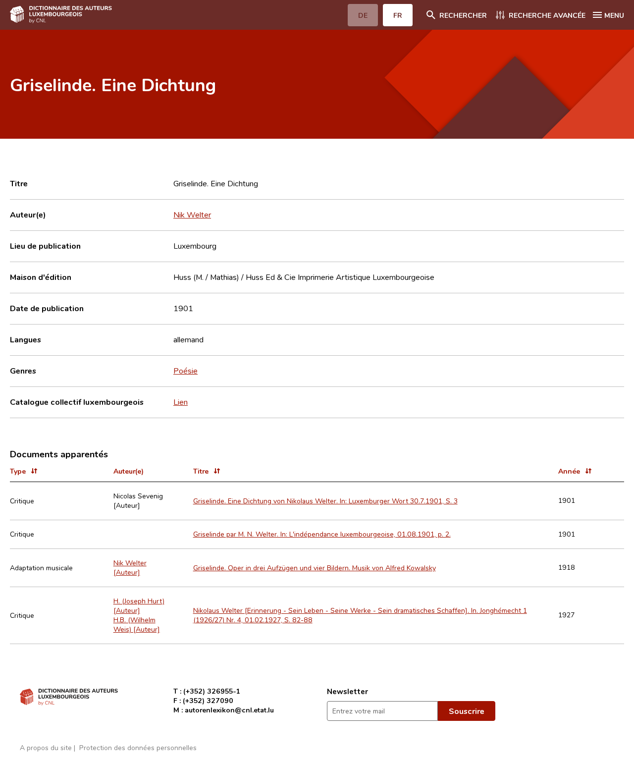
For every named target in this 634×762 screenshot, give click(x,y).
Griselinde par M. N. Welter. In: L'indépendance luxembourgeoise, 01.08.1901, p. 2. (322, 534)
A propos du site (46, 747)
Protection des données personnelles (138, 747)
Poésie (185, 371)
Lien (180, 402)
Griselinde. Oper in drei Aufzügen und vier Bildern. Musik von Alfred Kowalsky (314, 567)
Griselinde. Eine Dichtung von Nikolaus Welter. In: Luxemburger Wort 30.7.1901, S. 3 (325, 500)
